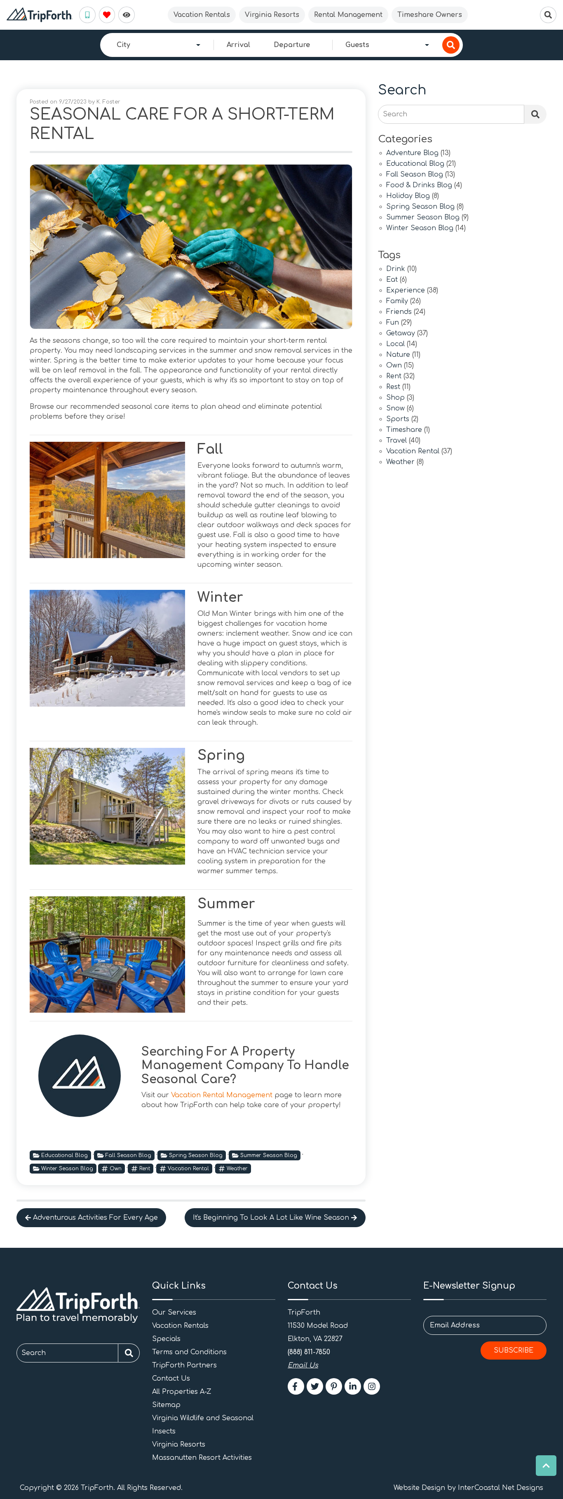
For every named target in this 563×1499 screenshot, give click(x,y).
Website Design (419, 1488)
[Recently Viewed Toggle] (126, 15)
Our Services (174, 1312)
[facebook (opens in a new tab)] (296, 1386)
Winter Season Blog (67, 1168)
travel (396, 440)
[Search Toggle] (548, 15)
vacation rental (188, 1168)
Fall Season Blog (128, 1155)
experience (405, 290)
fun (392, 322)
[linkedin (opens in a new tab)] (353, 1386)
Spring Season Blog (196, 1155)
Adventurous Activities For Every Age (95, 1217)
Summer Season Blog (268, 1155)
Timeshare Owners (429, 15)
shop (395, 397)
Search (395, 114)
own (116, 1168)
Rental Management (348, 15)
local (395, 344)
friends (399, 312)
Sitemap (166, 1405)
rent (144, 1168)
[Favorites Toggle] (107, 15)
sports (397, 419)
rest (393, 387)
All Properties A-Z (181, 1391)
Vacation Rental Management (221, 1095)
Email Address (455, 1325)
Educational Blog (64, 1155)
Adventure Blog (412, 153)
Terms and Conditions (189, 1352)
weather (237, 1168)
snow (395, 408)
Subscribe (513, 1350)
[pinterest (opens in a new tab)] (334, 1386)
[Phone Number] (87, 15)
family (397, 301)
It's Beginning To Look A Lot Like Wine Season (271, 1217)
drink (395, 269)
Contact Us (171, 1378)
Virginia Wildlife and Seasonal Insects (202, 1424)
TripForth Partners (184, 1365)
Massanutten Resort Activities (202, 1457)
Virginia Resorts (272, 15)
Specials (166, 1339)
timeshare (404, 430)
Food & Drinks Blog (419, 185)
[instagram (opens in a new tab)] (372, 1386)
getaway (400, 333)
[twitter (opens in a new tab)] (315, 1386)
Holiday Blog (408, 196)
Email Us (303, 1365)
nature (398, 354)
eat (392, 279)
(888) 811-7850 (309, 1352)
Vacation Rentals (202, 15)
